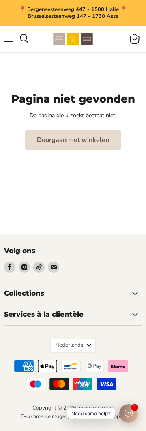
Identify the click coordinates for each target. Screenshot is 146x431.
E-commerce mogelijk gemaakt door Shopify (73, 416)
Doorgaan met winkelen (73, 139)
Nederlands (69, 345)
